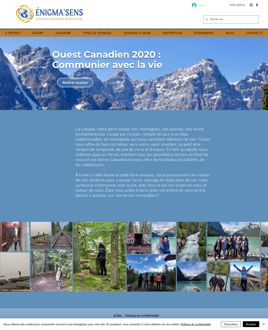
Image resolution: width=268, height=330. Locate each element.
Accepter (251, 324)
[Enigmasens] (251, 5)
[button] (13, 33)
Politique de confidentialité (196, 324)
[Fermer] (263, 324)
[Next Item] (262, 256)
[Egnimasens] (257, 5)
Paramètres (231, 324)
